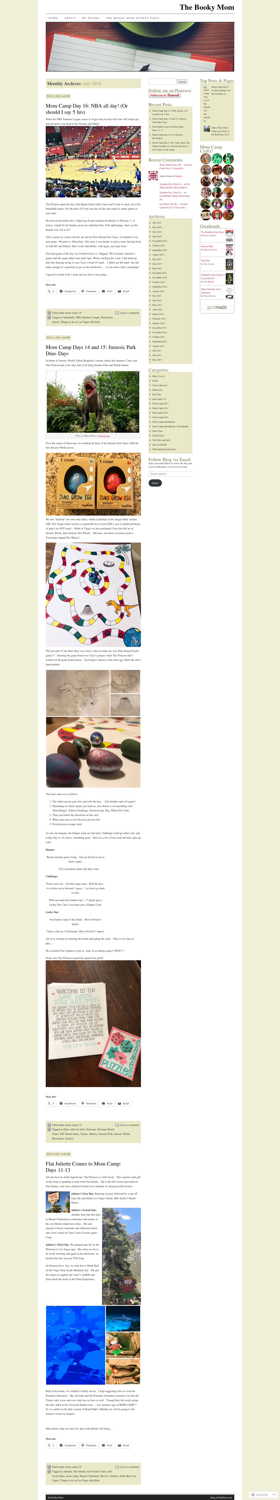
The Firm (205, 260)
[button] (78, 693)
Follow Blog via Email (170, 459)
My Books (91, 17)
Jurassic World (122, 1134)
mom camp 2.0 (73, 313)
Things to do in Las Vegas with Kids (80, 322)
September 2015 (159, 249)
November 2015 (159, 240)
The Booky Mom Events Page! (133, 17)
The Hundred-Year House (212, 231)
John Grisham (209, 264)
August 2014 (158, 291)
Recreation (107, 317)
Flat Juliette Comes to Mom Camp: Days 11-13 (83, 1166)
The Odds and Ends (161, 439)
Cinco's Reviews (159, 385)
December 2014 (159, 272)
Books (155, 380)
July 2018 (156, 222)
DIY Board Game (69, 1134)
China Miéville (209, 296)
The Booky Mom (207, 6)
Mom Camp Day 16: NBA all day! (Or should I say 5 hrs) (87, 108)
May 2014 (157, 304)
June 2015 (157, 263)
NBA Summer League (88, 317)
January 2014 (158, 323)
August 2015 (158, 254)
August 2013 (158, 345)
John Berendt (209, 281)
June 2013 (157, 355)
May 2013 (157, 359)
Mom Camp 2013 (160, 403)
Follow (155, 483)
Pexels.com (105, 435)
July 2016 (156, 231)
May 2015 (157, 268)
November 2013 (159, 332)
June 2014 (157, 300)
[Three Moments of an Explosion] (229, 297)
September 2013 (159, 341)
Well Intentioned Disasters (164, 449)
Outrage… (179, 175)
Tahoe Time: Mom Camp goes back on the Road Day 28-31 (220, 131)
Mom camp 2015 (160, 412)
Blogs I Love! (158, 376)
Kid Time (156, 394)
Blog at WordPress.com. (221, 1497)
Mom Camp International (163, 421)
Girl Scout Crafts (96, 1471)
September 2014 (159, 286)
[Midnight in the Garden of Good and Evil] (229, 283)
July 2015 (156, 259)
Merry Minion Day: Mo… (172, 164)
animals (68, 1471)
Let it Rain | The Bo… (169, 203)
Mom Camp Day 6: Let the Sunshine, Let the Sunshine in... (220, 90)
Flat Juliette (79, 1471)
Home (53, 17)
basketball (69, 317)
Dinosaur (91, 1129)
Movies (104, 1476)
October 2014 (158, 281)
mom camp (72, 1476)
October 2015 (158, 245)
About (70, 17)
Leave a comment (129, 313)
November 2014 (159, 277)
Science (69, 1138)
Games (84, 1134)
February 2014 (159, 318)
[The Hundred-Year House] (229, 240)
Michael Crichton (210, 249)
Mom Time (157, 430)
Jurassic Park (106, 1134)
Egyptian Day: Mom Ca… (171, 183)
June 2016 (157, 236)
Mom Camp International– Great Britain (170, 426)
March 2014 (157, 313)
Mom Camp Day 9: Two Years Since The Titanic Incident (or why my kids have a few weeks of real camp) (171, 146)
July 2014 (156, 295)
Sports (55, 322)
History (93, 1134)
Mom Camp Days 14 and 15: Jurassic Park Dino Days (91, 350)
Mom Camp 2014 (160, 408)
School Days (158, 435)
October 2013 (158, 336)
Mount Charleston (89, 1476)
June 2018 (157, 227)
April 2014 (157, 309)
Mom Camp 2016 (160, 417)
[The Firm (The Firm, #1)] (229, 269)
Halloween (157, 389)
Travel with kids (159, 444)
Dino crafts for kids (74, 1129)
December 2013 (159, 327)
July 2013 (156, 350)
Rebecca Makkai (210, 235)
